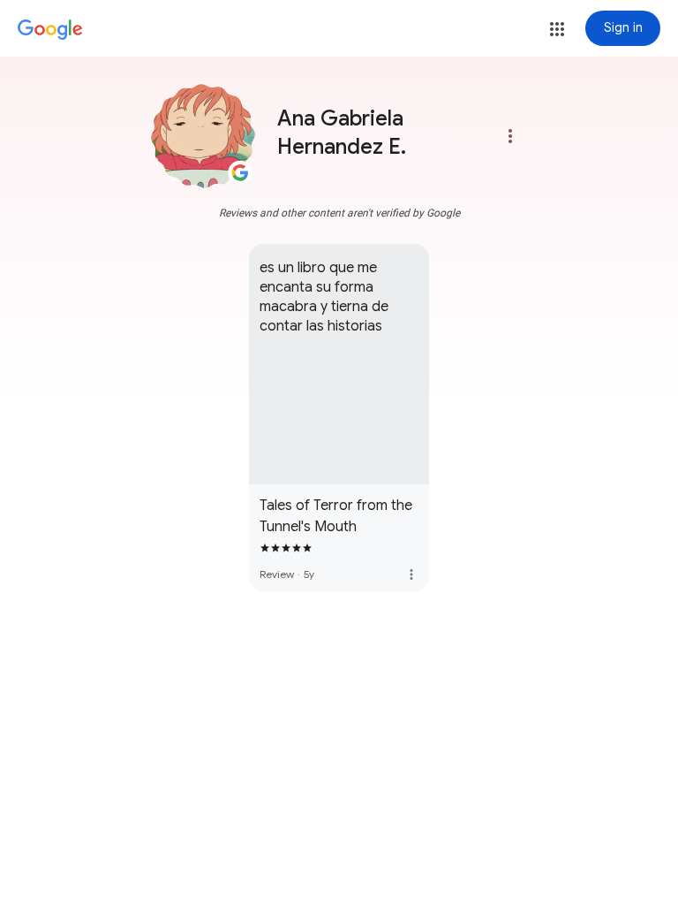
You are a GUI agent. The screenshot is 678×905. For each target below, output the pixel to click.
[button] (557, 29)
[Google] (50, 30)
